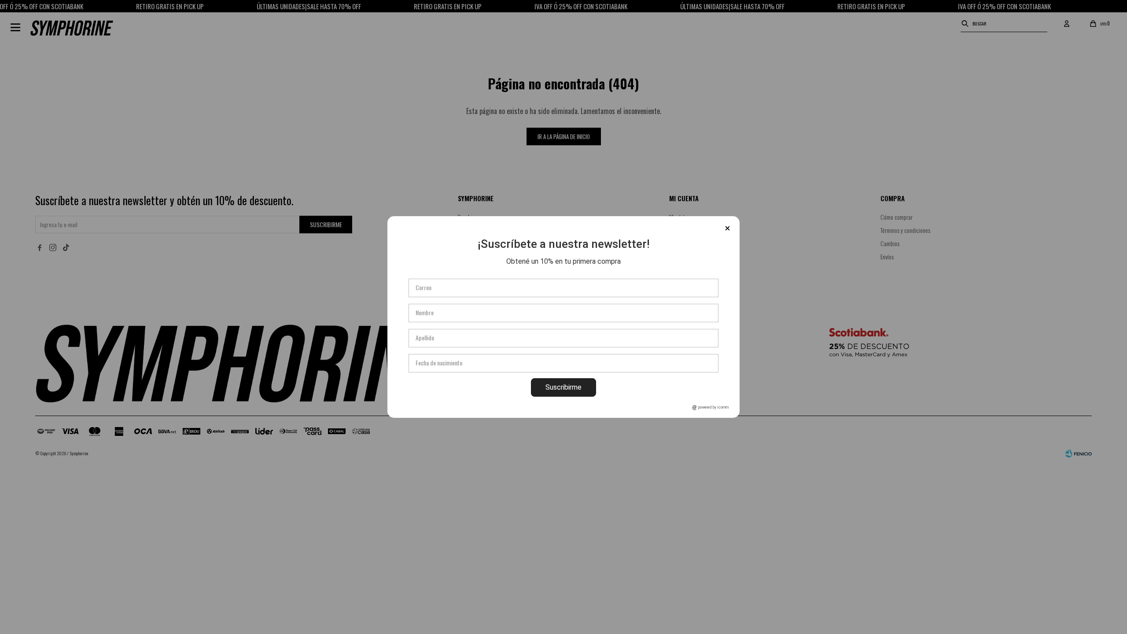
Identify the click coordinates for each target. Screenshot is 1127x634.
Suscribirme (563, 387)
